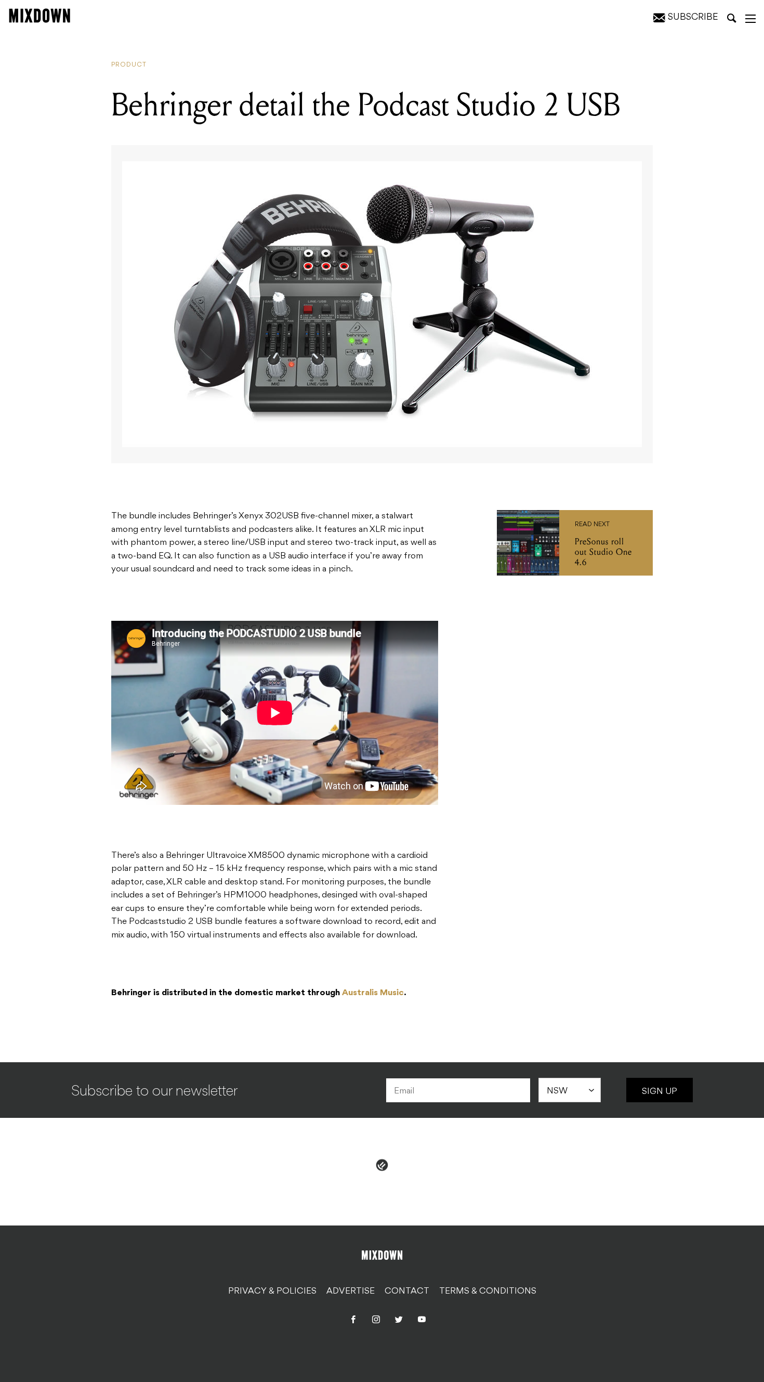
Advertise (350, 1291)
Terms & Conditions (487, 1291)
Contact (407, 1291)
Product (129, 65)
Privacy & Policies (272, 1291)
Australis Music (373, 993)
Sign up (659, 1092)
